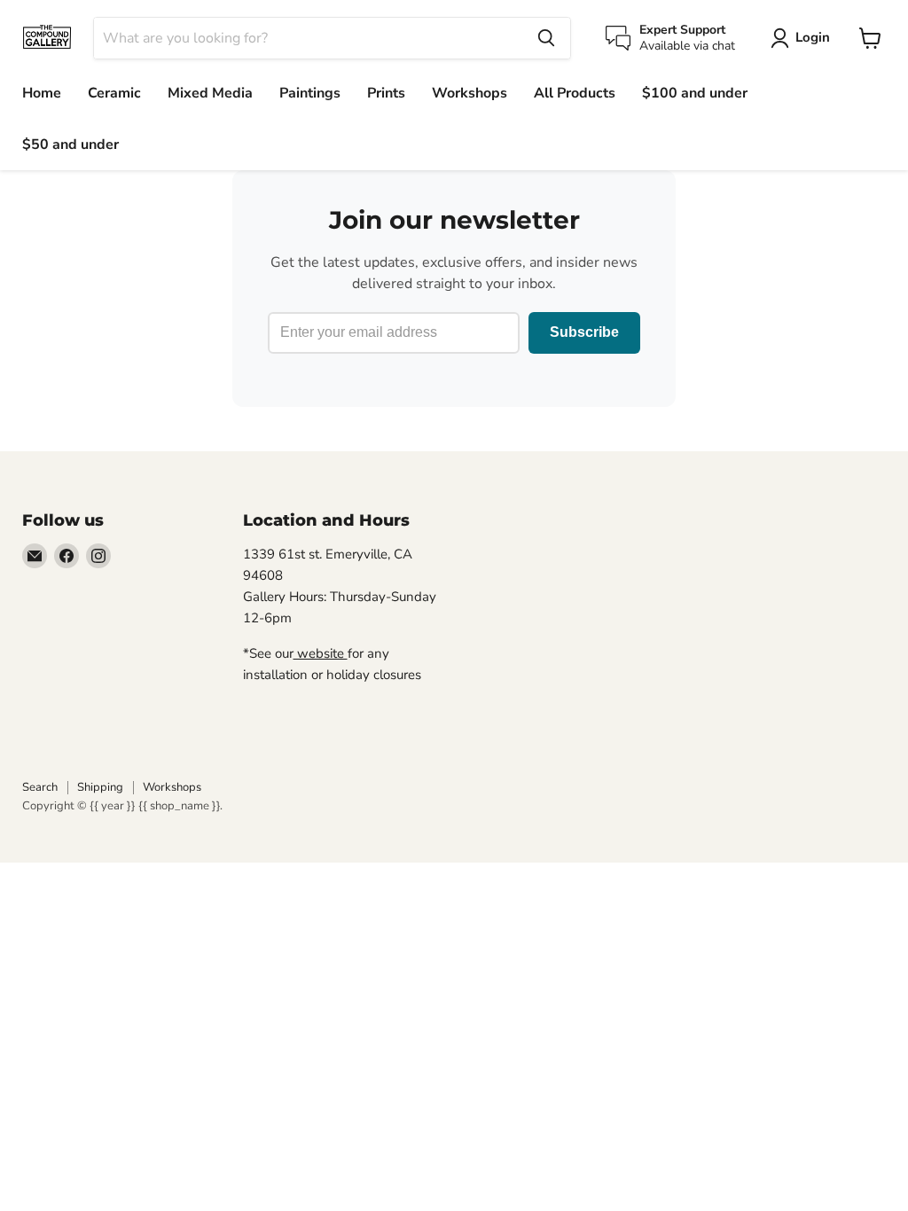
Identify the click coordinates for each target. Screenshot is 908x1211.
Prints (386, 93)
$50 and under (70, 144)
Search (40, 787)
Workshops (469, 93)
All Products (574, 93)
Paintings (309, 93)
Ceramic (114, 93)
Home (41, 93)
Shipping (100, 787)
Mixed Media (210, 93)
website (321, 653)
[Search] (546, 38)
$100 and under (695, 93)
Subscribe (584, 332)
